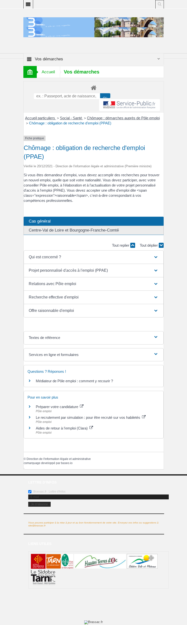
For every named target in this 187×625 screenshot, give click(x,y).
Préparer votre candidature (57, 407)
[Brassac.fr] (93, 32)
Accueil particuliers (40, 118)
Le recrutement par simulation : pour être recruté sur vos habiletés (88, 417)
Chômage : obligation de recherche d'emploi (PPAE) (70, 123)
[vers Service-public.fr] (129, 105)
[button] (93, 257)
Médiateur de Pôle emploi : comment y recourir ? (74, 381)
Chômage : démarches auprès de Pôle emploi (123, 118)
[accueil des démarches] (93, 87)
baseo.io (67, 463)
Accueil (48, 72)
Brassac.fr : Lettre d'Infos (49, 491)
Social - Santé (71, 118)
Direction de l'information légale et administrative (59, 459)
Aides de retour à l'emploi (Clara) (62, 428)
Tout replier (121, 245)
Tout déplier (149, 245)
